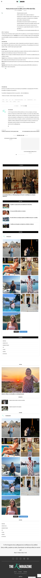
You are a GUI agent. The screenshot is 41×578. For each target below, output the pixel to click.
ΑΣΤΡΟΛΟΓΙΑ (5, 353)
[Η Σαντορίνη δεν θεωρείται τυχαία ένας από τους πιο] (11, 284)
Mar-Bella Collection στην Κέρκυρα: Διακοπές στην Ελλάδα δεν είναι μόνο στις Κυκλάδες (24, 217)
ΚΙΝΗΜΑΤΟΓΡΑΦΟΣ (6, 345)
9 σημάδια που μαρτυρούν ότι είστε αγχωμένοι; (15, 406)
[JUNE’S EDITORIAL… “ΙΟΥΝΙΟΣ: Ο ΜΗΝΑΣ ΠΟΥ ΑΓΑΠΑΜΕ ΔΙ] (11, 505)
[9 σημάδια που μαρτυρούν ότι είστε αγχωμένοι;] (5, 408)
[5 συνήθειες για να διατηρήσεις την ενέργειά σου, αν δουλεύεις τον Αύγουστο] (6, 226)
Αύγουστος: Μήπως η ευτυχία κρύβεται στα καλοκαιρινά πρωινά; (13, 393)
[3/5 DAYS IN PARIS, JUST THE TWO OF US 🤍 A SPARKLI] (30, 427)
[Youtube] (24, 559)
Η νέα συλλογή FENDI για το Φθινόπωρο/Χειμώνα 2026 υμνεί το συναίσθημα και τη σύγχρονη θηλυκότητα (19, 195)
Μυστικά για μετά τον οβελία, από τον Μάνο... (10, 138)
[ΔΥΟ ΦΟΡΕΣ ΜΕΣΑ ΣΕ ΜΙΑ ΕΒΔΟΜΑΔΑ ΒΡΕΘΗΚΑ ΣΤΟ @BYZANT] (30, 447)
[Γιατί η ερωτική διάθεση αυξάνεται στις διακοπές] (6, 212)
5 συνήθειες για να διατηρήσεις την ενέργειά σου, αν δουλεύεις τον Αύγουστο (22, 224)
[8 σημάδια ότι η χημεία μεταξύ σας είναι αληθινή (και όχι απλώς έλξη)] (6, 206)
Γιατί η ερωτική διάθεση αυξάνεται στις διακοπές (18, 211)
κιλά (25, 99)
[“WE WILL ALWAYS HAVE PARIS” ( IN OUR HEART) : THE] (11, 427)
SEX (3, 347)
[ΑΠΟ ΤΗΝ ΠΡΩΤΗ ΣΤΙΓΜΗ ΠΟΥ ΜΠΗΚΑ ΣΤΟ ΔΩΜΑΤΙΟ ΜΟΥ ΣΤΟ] (30, 466)
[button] (3, 146)
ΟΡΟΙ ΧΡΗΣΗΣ (20, 571)
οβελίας (7, 101)
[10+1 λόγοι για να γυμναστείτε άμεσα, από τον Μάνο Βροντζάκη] (30, 144)
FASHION (4, 351)
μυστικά (3, 101)
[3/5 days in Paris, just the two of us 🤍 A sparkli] (29, 248)
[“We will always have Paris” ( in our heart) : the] (11, 248)
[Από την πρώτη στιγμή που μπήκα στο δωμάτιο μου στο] (29, 284)
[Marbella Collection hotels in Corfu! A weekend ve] (11, 303)
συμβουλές (14, 101)
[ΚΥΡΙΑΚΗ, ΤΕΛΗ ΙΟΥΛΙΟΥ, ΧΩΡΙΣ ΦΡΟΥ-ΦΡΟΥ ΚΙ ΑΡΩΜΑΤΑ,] (11, 447)
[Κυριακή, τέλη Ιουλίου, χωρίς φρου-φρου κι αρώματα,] (11, 266)
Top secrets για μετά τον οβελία (19, 99)
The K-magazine (19, 10)
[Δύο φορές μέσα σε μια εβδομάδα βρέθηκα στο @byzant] (29, 266)
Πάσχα (10, 101)
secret (7, 99)
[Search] (39, 1)
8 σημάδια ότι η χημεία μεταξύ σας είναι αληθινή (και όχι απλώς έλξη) (21, 204)
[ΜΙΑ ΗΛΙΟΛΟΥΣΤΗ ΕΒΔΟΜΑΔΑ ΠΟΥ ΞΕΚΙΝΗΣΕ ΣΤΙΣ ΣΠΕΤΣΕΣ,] (30, 486)
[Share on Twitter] (23, 105)
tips (9, 99)
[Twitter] (17, 559)
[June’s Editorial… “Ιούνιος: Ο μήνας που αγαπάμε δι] (11, 321)
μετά (35, 99)
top (12, 99)
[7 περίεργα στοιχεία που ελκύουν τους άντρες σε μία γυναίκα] (5, 402)
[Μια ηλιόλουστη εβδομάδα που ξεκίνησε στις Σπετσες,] (29, 303)
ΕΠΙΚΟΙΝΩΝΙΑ (25, 571)
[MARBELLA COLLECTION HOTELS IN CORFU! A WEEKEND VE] (11, 486)
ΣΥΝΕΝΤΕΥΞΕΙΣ (5, 343)
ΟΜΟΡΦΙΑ (4, 340)
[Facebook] (13, 559)
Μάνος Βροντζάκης (29, 99)
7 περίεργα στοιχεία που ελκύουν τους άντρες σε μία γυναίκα (17, 400)
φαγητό (19, 101)
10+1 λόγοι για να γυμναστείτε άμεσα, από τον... (30, 151)
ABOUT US (15, 571)
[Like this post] (21, 105)
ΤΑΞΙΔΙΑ (4, 349)
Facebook (7, 95)
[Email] (28, 559)
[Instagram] (20, 559)
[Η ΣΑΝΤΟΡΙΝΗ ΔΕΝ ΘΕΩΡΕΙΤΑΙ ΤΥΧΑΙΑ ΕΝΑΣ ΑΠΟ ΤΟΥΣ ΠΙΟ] (11, 466)
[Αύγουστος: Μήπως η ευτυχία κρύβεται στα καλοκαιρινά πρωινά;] (20, 380)
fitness (3, 99)
